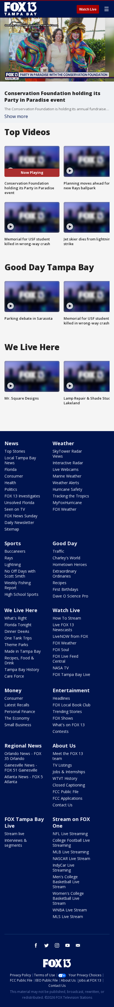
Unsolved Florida (19, 502)
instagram (57, 945)
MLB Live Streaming (71, 851)
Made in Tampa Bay (22, 651)
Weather (63, 443)
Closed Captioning (69, 785)
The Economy (16, 718)
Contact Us (62, 804)
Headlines (61, 698)
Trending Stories (67, 711)
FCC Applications (67, 798)
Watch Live (88, 9)
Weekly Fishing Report (17, 585)
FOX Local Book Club (71, 704)
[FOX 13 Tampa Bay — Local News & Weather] (20, 8)
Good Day (65, 543)
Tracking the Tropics (71, 496)
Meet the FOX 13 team (68, 756)
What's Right (15, 618)
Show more (16, 116)
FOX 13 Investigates (22, 496)
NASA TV (61, 667)
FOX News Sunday (20, 515)
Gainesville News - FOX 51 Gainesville (20, 767)
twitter (46, 945)
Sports (12, 543)
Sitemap (11, 529)
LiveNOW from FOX (70, 636)
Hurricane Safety (67, 489)
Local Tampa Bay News (20, 460)
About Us (64, 745)
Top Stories (14, 451)
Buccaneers (14, 551)
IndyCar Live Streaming (63, 867)
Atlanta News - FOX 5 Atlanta (23, 779)
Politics (10, 489)
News (11, 443)
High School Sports (21, 594)
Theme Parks (16, 644)
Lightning (12, 564)
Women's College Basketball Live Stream (68, 898)
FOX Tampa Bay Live (71, 674)
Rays (8, 557)
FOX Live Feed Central (65, 659)
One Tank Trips (18, 638)
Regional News (23, 745)
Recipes (59, 582)
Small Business (17, 724)
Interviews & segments (15, 843)
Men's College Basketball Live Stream (66, 881)
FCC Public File (66, 791)
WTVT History (65, 778)
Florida (10, 469)
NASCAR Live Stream (71, 858)
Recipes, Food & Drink (19, 660)
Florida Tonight (18, 624)
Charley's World (66, 557)
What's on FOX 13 (69, 724)
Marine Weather (67, 476)
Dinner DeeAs (16, 631)
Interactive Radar (68, 462)
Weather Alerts (66, 482)
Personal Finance (19, 711)
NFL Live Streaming (70, 833)
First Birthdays (65, 589)
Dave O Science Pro (70, 596)
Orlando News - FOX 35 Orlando (22, 756)
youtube (67, 945)
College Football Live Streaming (71, 843)
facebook (36, 945)
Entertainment (71, 690)
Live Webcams (66, 469)
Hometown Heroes (70, 564)
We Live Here (20, 610)
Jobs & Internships (69, 771)
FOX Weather (64, 509)
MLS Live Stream (68, 916)
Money (12, 690)
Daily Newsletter (19, 522)
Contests (61, 731)
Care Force (14, 676)
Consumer (13, 476)
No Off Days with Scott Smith (19, 573)
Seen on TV (14, 509)
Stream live (14, 833)
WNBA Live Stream (70, 909)
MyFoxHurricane (67, 502)
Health (10, 482)
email (78, 945)
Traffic (58, 551)
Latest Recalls (16, 704)
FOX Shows (63, 718)
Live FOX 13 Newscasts (63, 627)
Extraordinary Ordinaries (64, 573)
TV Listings (62, 765)
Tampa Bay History (21, 669)
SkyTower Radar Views (67, 454)
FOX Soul (61, 649)
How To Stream (67, 618)
